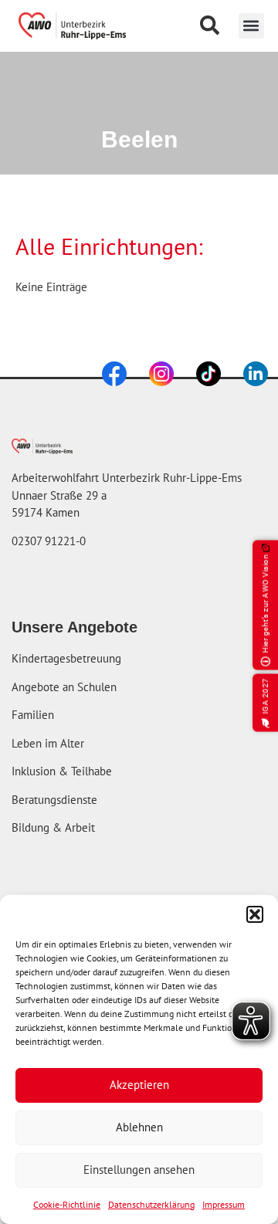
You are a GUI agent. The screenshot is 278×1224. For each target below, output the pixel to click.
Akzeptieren (139, 1084)
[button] (255, 914)
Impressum (223, 1204)
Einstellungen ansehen (139, 1169)
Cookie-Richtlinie (66, 1204)
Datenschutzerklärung (151, 1204)
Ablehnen (139, 1127)
